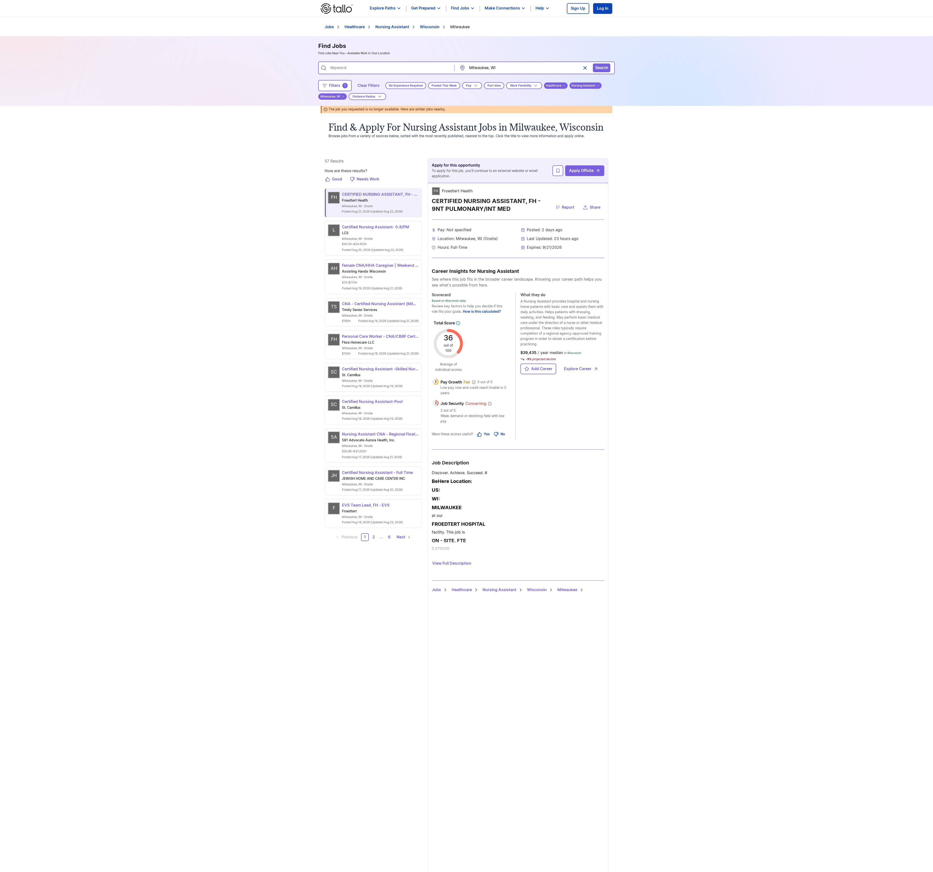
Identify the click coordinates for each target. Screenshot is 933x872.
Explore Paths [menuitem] (383, 8)
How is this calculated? (482, 311)
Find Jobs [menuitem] (460, 8)
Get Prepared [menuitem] (423, 8)
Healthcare (355, 27)
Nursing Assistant (392, 27)
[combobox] (389, 68)
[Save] (558, 170)
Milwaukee (567, 590)
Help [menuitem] (540, 8)
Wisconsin (430, 27)
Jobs (329, 27)
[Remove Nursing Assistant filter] (598, 85)
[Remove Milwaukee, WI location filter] (343, 96)
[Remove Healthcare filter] (564, 85)
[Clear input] (585, 68)
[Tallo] (337, 8)
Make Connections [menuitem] (502, 8)
